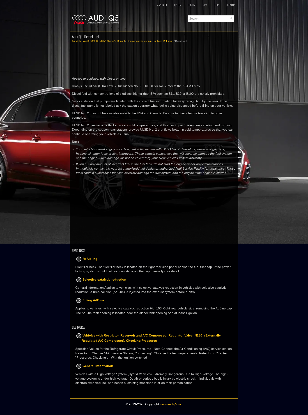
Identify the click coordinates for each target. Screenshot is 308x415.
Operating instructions (139, 41)
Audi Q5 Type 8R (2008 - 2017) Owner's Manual (98, 41)
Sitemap (230, 5)
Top (216, 5)
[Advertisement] (154, 59)
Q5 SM (191, 5)
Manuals (162, 5)
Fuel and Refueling (163, 41)
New (205, 5)
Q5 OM (177, 5)
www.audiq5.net (171, 404)
